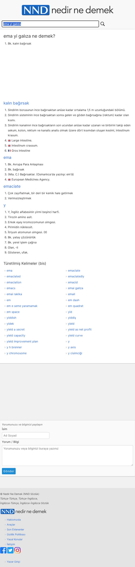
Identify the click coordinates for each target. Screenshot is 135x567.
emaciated (14, 276)
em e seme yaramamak (22, 306)
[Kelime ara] (102, 24)
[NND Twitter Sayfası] (10, 552)
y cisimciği (75, 353)
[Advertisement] (67, 72)
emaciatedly (76, 276)
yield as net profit (80, 329)
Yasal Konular (14, 539)
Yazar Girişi (13, 561)
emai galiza (75, 288)
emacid (73, 282)
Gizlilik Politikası (16, 534)
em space (13, 312)
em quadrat (75, 306)
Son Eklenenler (15, 529)
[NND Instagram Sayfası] (17, 552)
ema (7, 157)
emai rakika (14, 294)
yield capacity (16, 335)
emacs (11, 288)
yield (71, 323)
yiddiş (72, 317)
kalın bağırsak (16, 103)
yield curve (75, 335)
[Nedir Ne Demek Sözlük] (67, 10)
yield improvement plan (22, 341)
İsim (4, 429)
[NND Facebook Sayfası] (3, 552)
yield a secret (16, 329)
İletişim (11, 544)
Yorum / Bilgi (10, 442)
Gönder (8, 471)
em (9, 300)
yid (70, 312)
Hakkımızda (14, 519)
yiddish (11, 317)
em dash (73, 300)
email (71, 294)
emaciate (12, 186)
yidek (10, 323)
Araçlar (11, 524)
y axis (72, 347)
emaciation (14, 282)
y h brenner (14, 347)
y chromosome (17, 353)
